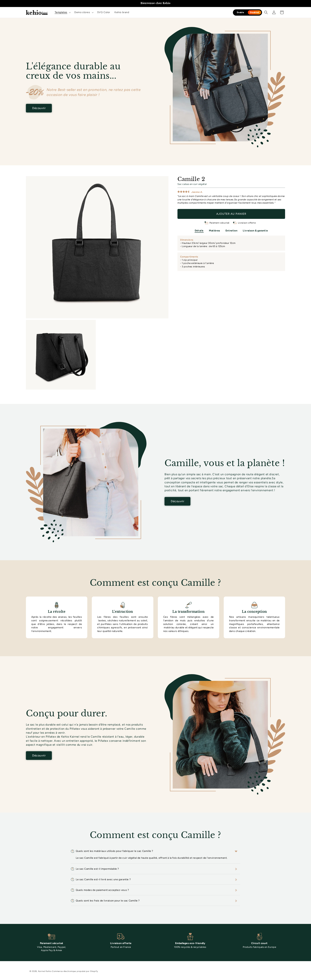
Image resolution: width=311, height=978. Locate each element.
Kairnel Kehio (44, 971)
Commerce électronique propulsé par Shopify (75, 971)
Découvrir (39, 108)
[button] (62, 12)
